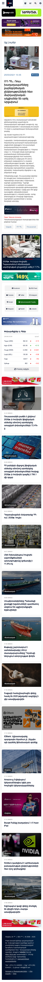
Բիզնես (7, 727)
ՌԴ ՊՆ (19, 227)
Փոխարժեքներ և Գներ (15, 331)
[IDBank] (21, 33)
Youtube (10, 295)
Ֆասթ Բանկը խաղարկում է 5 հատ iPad (20, 262)
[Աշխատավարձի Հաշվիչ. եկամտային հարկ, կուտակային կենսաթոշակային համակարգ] (25, 3)
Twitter (22, 295)
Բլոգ (14, 974)
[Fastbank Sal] (21, 210)
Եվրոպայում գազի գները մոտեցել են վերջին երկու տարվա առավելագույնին (20, 909)
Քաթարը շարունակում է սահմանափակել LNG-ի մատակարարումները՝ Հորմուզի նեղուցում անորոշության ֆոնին (19, 651)
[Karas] (21, 381)
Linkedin (34, 309)
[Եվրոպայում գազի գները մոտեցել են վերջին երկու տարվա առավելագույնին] (21, 888)
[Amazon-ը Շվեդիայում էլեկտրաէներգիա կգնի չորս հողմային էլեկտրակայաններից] (21, 761)
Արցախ (9, 227)
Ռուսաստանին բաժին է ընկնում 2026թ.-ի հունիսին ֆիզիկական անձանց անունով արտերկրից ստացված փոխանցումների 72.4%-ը (21, 422)
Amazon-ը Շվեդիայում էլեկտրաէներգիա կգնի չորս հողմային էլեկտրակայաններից (19, 782)
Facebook (16, 288)
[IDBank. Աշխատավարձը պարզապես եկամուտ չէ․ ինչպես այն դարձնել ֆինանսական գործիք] (21, 718)
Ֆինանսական (10, 407)
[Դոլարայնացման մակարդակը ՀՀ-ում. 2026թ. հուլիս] (21, 496)
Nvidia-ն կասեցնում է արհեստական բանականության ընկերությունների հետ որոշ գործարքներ (21, 866)
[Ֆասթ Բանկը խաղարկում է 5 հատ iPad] (21, 246)
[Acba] (21, 276)
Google (10, 302)
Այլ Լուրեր (10, 42)
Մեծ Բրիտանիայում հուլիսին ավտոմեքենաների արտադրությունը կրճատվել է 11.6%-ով (18, 559)
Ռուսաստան (31, 227)
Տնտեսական (9, 545)
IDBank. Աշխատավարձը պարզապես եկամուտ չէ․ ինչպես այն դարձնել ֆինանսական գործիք (20, 739)
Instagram (34, 295)
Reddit (22, 309)
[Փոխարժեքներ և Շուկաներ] (30, 3)
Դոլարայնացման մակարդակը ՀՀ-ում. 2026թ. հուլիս (20, 516)
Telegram (10, 309)
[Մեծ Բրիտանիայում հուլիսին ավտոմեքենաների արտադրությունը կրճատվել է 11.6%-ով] (21, 536)
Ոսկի (6, 359)
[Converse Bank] (21, 321)
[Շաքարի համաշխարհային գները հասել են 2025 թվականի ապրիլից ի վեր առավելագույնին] (21, 675)
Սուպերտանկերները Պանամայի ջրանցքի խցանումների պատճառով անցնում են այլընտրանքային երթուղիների (21, 605)
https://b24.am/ (10, 954)
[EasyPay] (21, 13)
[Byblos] (21, 23)
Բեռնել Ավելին (22, 369)
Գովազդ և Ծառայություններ (16, 971)
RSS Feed (33, 288)
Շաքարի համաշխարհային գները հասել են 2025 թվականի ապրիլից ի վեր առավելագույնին (21, 696)
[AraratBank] (21, 112)
